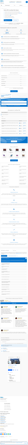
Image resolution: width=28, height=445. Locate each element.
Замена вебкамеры (3, 83)
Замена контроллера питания (4, 77)
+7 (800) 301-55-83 (12, 1)
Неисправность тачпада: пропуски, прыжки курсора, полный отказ (9, 128)
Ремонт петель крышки (3, 81)
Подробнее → (24, 123)
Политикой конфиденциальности (20, 343)
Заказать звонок (14, 141)
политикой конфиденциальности (17, 105)
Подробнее (14, 195)
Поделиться (1, 434)
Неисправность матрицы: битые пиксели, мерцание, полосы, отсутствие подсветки (10, 123)
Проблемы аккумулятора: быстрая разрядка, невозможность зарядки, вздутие (10, 133)
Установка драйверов (3, 85)
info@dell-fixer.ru (2, 420)
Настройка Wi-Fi (3, 79)
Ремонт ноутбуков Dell (7, 406)
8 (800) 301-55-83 (2, 418)
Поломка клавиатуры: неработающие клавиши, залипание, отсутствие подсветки (10, 125)
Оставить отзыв (14, 303)
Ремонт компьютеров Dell (7, 409)
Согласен (25, 443)
